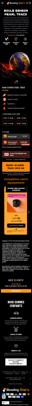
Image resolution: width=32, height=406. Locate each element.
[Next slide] (20, 81)
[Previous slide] (12, 81)
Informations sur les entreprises (15, 378)
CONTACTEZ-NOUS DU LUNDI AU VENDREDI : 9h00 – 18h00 (15, 372)
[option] (8, 118)
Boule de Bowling (9, 271)
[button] (16, 127)
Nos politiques (15, 384)
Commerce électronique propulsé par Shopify (16, 404)
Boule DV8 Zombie (7, 268)
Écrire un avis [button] (16, 291)
